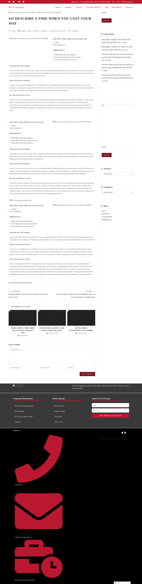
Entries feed (105, 214)
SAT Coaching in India (87, 1)
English (118, 582)
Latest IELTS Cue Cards (57, 31)
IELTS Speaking (41, 31)
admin (13, 31)
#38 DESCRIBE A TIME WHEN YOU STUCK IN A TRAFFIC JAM (23, 330)
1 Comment (74, 31)
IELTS (118, 1)
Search (104, 12)
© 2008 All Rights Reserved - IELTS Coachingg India (114, 439)
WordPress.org (106, 220)
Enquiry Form (75, 1)
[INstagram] (125, 433)
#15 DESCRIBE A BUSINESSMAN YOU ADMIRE (81, 329)
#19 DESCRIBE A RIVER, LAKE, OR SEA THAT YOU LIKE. (51, 329)
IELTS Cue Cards (17, 282)
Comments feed (107, 217)
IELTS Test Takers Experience (103, 1)
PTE (113, 1)
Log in (104, 211)
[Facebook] (122, 433)
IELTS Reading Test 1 (127, 1)
